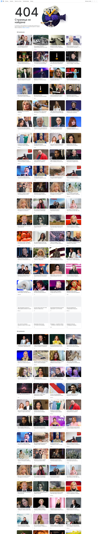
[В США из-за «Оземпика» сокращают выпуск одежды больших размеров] (24, 140)
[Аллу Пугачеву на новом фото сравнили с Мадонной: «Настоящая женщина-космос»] (40, 255)
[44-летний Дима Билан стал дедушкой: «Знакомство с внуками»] (73, 456)
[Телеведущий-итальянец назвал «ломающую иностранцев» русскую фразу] (24, 386)
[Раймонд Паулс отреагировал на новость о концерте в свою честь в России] (40, 124)
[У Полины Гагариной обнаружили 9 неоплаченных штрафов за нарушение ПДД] (57, 353)
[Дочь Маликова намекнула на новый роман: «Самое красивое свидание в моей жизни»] (73, 255)
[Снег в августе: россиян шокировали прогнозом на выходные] (73, 521)
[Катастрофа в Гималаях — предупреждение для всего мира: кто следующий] (40, 42)
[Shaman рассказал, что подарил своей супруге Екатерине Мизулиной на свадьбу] (73, 440)
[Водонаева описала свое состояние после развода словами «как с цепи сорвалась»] (40, 320)
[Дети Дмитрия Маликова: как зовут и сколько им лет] (24, 440)
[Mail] (1, 1)
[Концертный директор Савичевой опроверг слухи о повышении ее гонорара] (73, 124)
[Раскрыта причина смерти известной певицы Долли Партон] (73, 75)
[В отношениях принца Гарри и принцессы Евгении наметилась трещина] (24, 124)
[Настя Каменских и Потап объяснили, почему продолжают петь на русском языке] (73, 353)
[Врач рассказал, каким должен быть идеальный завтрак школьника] (57, 337)
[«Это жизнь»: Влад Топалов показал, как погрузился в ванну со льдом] (24, 173)
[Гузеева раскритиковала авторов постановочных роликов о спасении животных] (73, 369)
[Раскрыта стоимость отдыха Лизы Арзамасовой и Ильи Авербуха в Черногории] (24, 189)
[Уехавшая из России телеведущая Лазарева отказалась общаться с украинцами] (73, 320)
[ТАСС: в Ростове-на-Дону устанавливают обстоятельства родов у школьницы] (73, 423)
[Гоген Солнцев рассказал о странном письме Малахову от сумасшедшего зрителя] (24, 59)
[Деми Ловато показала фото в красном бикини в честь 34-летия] (57, 271)
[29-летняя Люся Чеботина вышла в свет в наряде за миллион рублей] (57, 489)
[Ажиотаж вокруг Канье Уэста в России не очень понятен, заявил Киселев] (57, 386)
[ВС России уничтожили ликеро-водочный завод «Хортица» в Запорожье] (57, 222)
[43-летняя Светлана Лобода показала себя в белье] (57, 75)
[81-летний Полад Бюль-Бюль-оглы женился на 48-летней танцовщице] (57, 124)
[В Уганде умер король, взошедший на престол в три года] (40, 140)
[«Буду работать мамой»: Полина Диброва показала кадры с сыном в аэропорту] (57, 423)
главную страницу (25, 27)
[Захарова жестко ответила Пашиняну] (24, 108)
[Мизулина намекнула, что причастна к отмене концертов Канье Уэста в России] (24, 423)
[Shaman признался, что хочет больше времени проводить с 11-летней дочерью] (73, 42)
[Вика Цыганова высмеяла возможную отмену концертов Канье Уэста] (24, 91)
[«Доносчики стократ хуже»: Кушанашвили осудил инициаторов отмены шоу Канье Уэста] (40, 456)
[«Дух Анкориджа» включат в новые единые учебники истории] (24, 304)
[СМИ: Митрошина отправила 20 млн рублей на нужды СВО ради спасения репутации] (57, 108)
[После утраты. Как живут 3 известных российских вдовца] (73, 407)
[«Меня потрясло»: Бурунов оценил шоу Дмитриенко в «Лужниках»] (24, 337)
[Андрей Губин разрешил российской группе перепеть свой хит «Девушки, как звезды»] (40, 287)
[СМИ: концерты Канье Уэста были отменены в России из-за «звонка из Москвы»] (57, 157)
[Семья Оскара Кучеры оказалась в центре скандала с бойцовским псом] (40, 407)
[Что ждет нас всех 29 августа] (24, 456)
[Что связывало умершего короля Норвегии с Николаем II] (73, 238)
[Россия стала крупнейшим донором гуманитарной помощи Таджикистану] (57, 456)
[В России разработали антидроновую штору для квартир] (73, 304)
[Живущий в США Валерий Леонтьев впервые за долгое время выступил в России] (40, 189)
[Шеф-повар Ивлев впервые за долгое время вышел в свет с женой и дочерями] (73, 337)
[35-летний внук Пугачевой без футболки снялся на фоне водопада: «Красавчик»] (73, 386)
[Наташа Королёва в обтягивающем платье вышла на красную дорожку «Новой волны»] (40, 440)
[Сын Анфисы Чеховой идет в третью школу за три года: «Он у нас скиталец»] (73, 206)
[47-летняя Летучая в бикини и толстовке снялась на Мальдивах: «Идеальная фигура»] (40, 369)
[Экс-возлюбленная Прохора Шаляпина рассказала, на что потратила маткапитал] (57, 407)
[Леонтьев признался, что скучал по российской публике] (57, 369)
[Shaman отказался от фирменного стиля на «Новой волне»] (40, 75)
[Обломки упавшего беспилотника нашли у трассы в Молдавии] (40, 423)
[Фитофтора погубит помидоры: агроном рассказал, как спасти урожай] (24, 238)
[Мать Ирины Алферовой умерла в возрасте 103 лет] (40, 222)
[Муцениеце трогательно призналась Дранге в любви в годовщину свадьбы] (73, 91)
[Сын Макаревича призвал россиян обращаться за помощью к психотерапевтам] (24, 42)
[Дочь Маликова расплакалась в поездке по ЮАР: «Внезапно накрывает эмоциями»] (57, 173)
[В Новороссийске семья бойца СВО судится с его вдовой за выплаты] (40, 108)
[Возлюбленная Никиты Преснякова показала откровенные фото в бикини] (57, 206)
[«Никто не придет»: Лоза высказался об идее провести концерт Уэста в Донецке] (57, 238)
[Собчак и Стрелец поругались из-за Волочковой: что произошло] (40, 353)
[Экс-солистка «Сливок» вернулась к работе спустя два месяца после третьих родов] (24, 320)
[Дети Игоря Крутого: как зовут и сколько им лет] (24, 222)
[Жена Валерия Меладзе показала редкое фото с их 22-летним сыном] (57, 304)
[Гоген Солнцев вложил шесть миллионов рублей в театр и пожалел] (57, 91)
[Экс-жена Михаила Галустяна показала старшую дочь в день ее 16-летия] (40, 238)
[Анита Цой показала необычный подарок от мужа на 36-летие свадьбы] (57, 140)
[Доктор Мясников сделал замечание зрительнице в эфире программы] (57, 440)
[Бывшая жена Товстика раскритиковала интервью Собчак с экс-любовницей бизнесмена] (73, 140)
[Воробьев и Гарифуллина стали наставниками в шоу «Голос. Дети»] (24, 271)
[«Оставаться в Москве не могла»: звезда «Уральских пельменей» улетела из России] (40, 271)
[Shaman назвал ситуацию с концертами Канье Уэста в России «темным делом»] (57, 287)
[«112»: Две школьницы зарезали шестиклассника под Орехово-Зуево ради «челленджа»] (57, 59)
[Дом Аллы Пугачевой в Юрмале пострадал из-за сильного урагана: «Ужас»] (57, 189)
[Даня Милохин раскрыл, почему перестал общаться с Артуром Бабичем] (24, 75)
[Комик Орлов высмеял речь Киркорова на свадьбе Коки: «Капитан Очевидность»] (73, 157)
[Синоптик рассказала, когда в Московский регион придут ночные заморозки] (40, 337)
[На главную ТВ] (3, 1)
